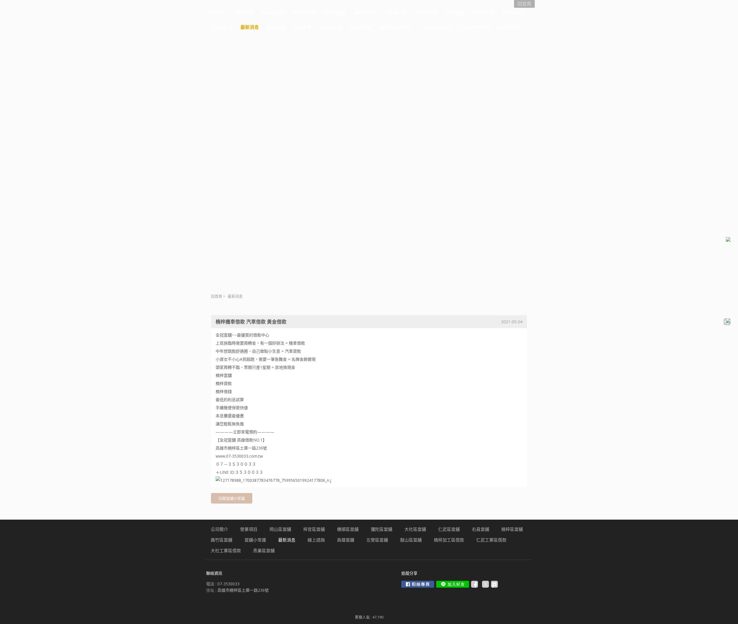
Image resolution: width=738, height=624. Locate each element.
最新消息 (235, 296)
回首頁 (216, 296)
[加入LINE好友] (452, 584)
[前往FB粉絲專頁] (417, 584)
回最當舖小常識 (232, 498)
